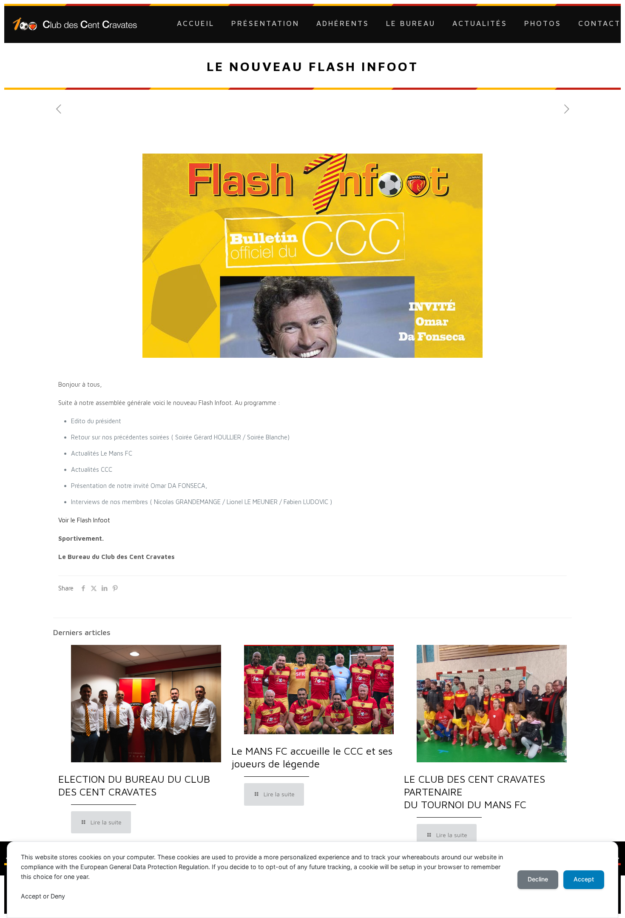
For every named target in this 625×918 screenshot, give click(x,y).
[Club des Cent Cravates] (75, 23)
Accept (584, 879)
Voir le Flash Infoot (84, 520)
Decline (538, 879)
